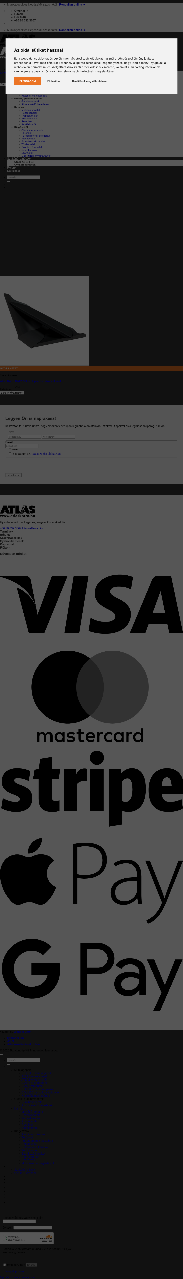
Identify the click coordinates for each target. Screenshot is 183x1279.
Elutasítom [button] (54, 81)
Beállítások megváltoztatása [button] (89, 81)
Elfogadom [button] (27, 81)
